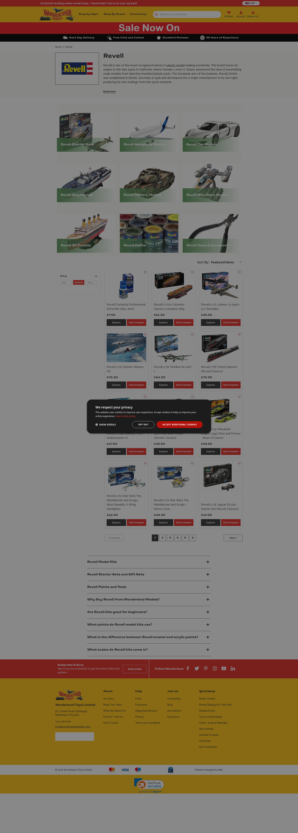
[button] (105, 424)
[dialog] (149, 417)
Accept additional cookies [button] (180, 424)
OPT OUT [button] (143, 424)
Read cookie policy (125, 416)
